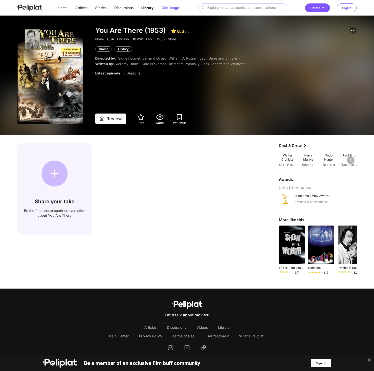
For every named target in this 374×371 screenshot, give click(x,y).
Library (147, 8)
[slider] (286, 272)
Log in (346, 8)
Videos (202, 327)
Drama (103, 49)
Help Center (119, 336)
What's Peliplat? (252, 336)
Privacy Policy (150, 336)
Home (63, 8)
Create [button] (315, 8)
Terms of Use (183, 336)
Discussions (124, 8)
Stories (100, 8)
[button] (353, 30)
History (123, 49)
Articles (81, 8)
